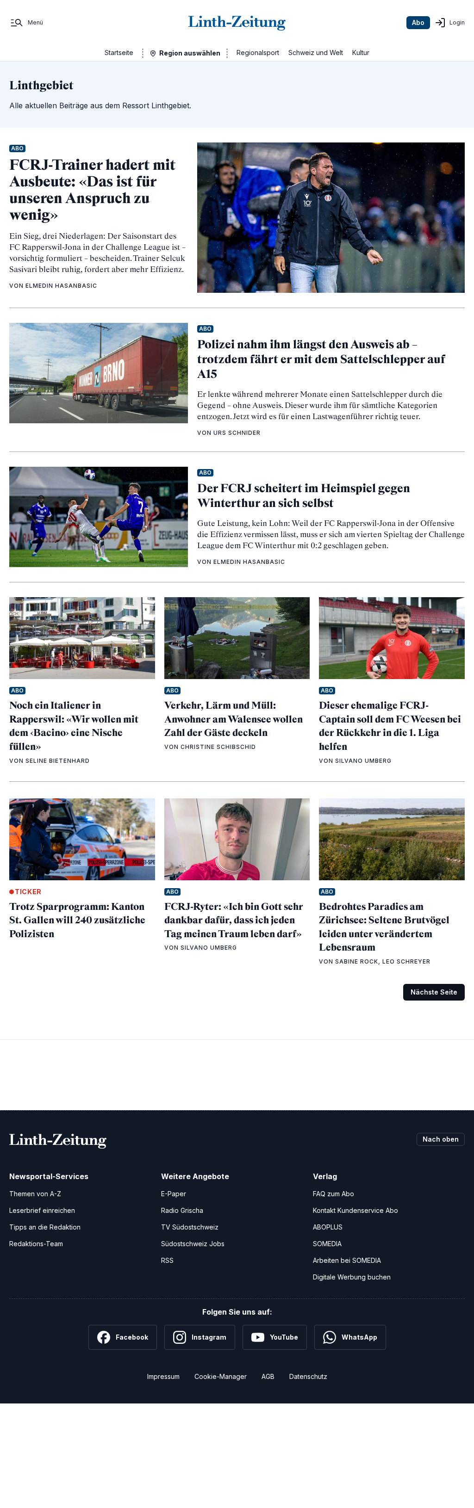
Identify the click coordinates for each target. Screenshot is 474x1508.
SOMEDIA (327, 1244)
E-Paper (173, 1194)
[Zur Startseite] (237, 23)
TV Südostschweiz (189, 1227)
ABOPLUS (328, 1227)
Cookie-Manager (220, 1376)
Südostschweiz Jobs (193, 1244)
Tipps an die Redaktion (45, 1227)
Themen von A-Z (35, 1194)
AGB (268, 1376)
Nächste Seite (434, 992)
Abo (418, 22)
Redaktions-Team (36, 1244)
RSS (167, 1260)
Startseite (119, 52)
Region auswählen (189, 53)
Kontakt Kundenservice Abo (355, 1210)
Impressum (163, 1376)
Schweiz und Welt (315, 52)
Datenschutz (308, 1376)
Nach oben (441, 1139)
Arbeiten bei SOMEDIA (347, 1260)
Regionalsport (258, 52)
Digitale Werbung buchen (352, 1277)
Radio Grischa (182, 1210)
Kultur (360, 52)
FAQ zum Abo (333, 1194)
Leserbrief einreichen (42, 1210)
